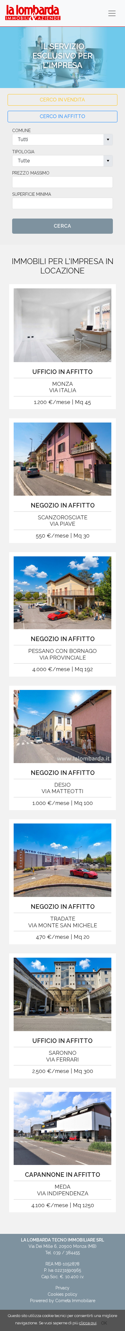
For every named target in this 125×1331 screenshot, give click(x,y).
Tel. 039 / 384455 (62, 1252)
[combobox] (62, 139)
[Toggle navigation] (112, 13)
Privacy (62, 1287)
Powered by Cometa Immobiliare (62, 1300)
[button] (108, 139)
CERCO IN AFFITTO (62, 116)
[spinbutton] (62, 182)
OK (104, 1323)
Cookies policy (62, 1294)
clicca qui (87, 1323)
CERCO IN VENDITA (62, 100)
